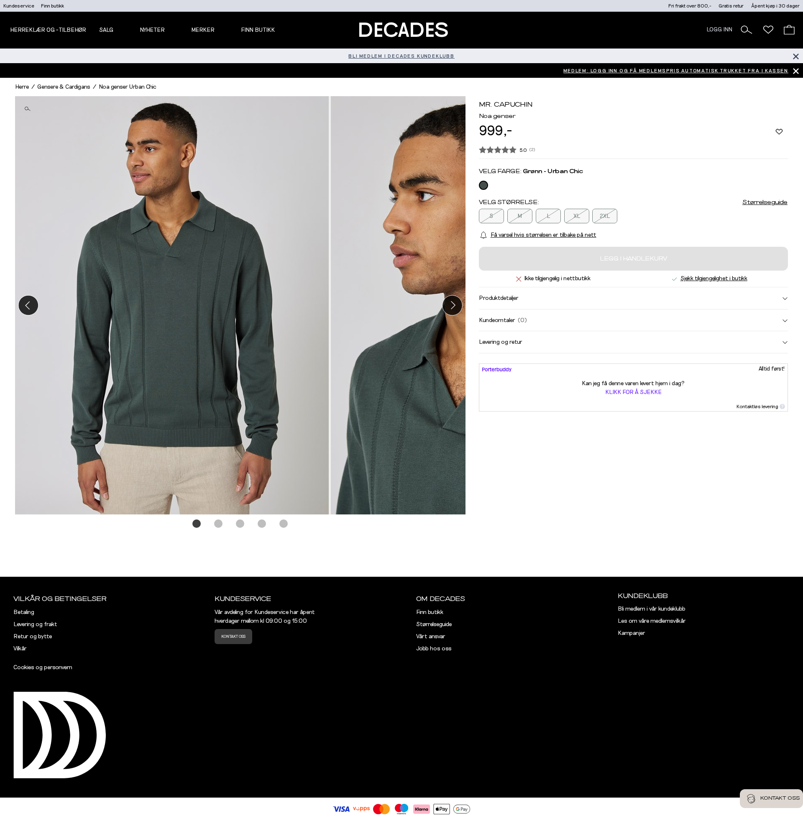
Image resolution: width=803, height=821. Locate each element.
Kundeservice (18, 5)
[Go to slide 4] (262, 524)
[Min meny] (768, 29)
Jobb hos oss (434, 649)
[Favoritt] (779, 131)
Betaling (23, 612)
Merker (203, 30)
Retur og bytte (32, 636)
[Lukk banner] (795, 56)
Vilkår (20, 649)
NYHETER (152, 30)
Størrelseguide (765, 202)
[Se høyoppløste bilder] (173, 305)
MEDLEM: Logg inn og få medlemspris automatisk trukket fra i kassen (675, 70)
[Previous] (28, 305)
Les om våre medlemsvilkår (652, 621)
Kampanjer (631, 633)
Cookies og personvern (42, 667)
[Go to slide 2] (219, 524)
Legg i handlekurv (633, 259)
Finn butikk (52, 5)
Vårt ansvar (430, 636)
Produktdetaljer (499, 298)
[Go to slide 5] (284, 524)
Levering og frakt (35, 624)
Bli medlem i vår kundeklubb (651, 609)
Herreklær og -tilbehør (48, 30)
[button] (746, 30)
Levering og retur (500, 342)
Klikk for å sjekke (633, 392)
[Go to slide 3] (240, 524)
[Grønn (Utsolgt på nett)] (483, 185)
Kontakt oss (233, 636)
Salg (106, 30)
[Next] (452, 305)
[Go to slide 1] (197, 524)
